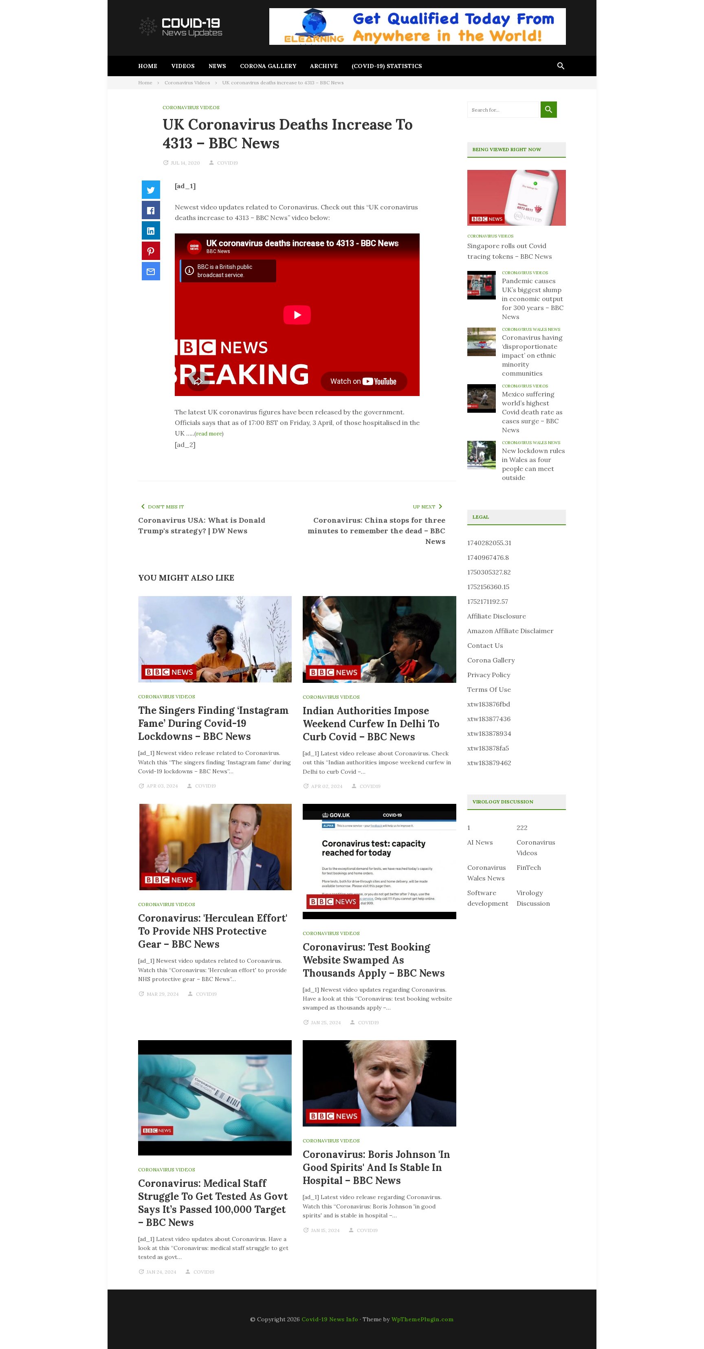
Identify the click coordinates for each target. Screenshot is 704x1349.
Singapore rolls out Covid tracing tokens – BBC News (509, 251)
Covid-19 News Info (329, 1319)
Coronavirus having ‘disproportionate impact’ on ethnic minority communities (532, 355)
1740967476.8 (488, 557)
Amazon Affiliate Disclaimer (510, 631)
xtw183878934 (489, 733)
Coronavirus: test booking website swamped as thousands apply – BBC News (374, 960)
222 (522, 827)
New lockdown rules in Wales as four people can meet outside (533, 464)
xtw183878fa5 (488, 748)
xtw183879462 (489, 763)
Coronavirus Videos (191, 107)
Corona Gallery (268, 66)
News (217, 66)
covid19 (227, 163)
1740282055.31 (489, 543)
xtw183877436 (488, 719)
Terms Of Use (489, 689)
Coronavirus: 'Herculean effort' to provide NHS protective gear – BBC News (212, 931)
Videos (183, 66)
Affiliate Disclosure (496, 616)
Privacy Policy (488, 675)
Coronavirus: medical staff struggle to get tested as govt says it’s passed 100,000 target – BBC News (213, 1203)
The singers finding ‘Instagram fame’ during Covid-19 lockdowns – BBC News (213, 723)
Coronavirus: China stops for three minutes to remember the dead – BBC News (376, 530)
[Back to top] (681, 1326)
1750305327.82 (489, 572)
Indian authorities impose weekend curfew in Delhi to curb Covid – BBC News (371, 723)
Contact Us (485, 645)
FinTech (529, 867)
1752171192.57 (487, 601)
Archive (324, 66)
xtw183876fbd (488, 704)
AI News (480, 842)
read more (209, 433)
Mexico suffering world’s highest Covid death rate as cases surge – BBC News (532, 412)
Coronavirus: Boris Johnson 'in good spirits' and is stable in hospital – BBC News (376, 1167)
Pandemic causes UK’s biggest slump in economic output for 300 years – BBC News (532, 299)
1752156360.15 (488, 587)
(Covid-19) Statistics (387, 66)
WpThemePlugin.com (422, 1319)
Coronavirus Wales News (531, 329)
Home (147, 66)
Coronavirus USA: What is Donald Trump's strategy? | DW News (201, 525)
